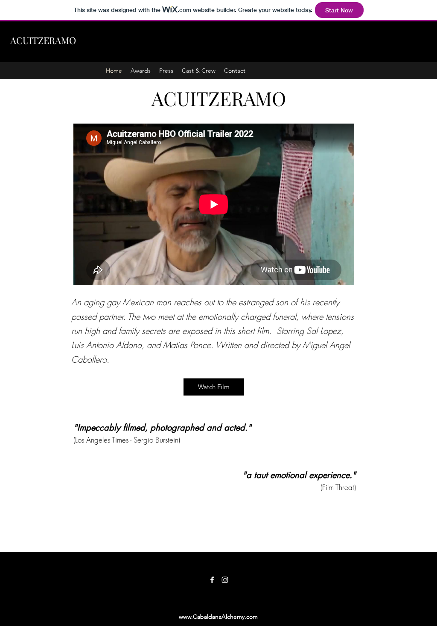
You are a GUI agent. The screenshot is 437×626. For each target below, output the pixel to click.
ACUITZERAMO (43, 40)
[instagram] (225, 580)
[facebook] (212, 580)
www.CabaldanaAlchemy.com (218, 616)
